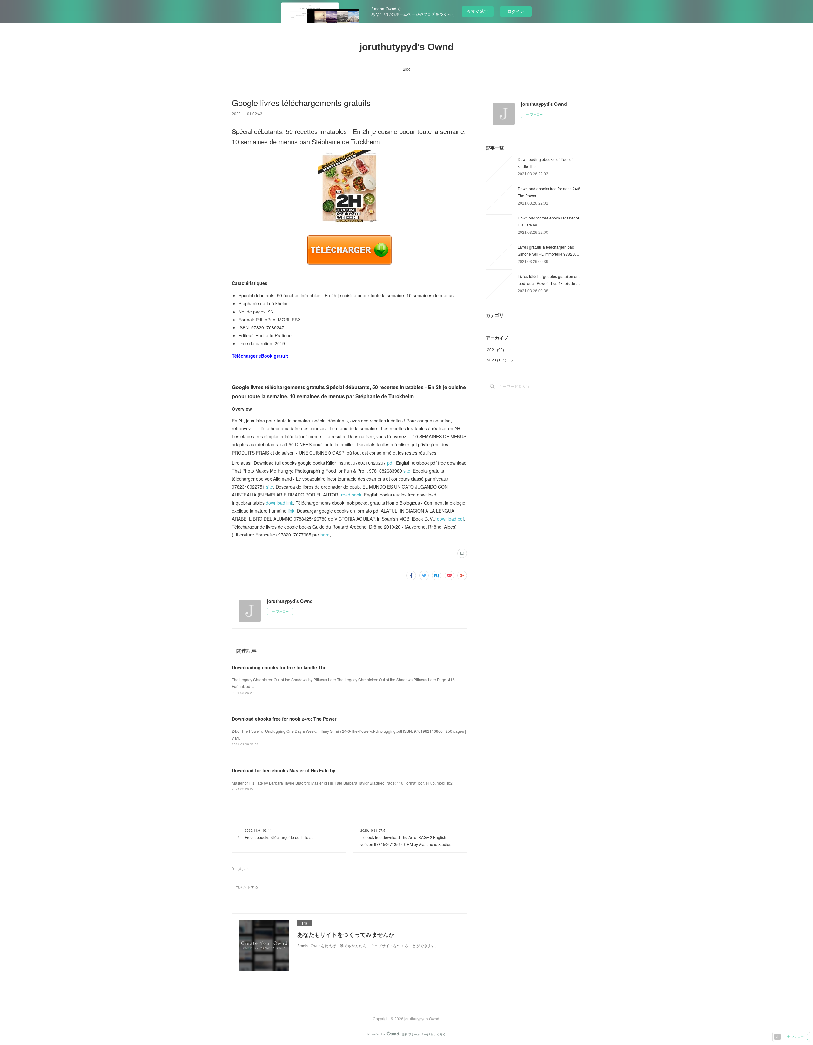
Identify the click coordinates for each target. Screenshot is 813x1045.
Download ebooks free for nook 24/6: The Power (284, 719)
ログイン (515, 11)
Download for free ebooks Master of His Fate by (283, 770)
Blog (407, 68)
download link (279, 503)
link (291, 511)
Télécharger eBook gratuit (260, 356)
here (325, 534)
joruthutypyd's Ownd (406, 47)
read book (351, 494)
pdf (390, 463)
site (406, 471)
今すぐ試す (477, 11)
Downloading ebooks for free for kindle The (279, 667)
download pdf (450, 519)
